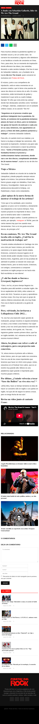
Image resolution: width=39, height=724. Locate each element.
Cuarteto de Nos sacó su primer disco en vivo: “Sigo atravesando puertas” (16, 649)
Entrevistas (8, 7)
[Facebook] (12, 699)
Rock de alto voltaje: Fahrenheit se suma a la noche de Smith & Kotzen (19, 602)
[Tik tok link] (27, 699)
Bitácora (3, 7)
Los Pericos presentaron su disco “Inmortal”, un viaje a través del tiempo (18, 634)
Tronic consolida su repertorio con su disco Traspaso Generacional (18, 529)
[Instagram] (17, 699)
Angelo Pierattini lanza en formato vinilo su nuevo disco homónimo (18, 465)
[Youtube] (22, 699)
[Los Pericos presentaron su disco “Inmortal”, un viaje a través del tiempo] (6, 629)
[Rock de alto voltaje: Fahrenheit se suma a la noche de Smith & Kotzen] (6, 598)
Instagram (20, 220)
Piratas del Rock (18, 78)
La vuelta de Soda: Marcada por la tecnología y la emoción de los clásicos (19, 665)
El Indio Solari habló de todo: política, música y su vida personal (18, 497)
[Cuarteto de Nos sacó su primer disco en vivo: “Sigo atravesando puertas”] (6, 645)
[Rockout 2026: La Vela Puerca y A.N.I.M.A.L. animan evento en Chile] (6, 613)
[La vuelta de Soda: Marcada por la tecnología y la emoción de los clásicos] (6, 660)
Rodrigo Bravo (7, 15)
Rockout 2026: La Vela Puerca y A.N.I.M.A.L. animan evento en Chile (19, 618)
